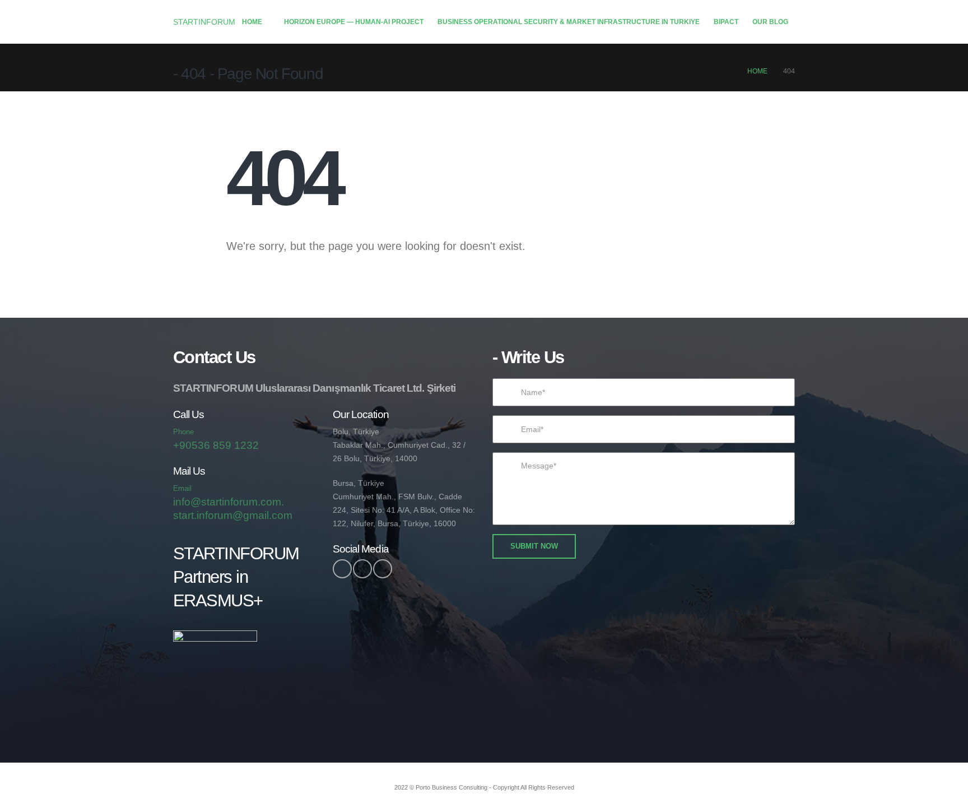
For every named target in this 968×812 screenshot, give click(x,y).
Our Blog (770, 22)
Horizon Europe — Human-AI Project (354, 22)
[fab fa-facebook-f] (342, 568)
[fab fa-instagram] (362, 568)
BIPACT (726, 22)
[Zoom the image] (215, 637)
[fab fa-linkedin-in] (382, 568)
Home (252, 22)
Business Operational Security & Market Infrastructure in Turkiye (569, 22)
